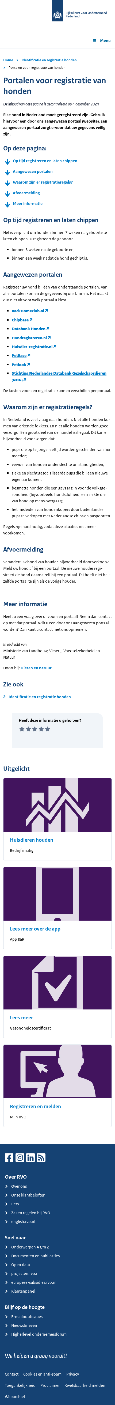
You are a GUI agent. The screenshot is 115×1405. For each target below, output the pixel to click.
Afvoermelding (26, 192)
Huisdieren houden (31, 840)
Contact (11, 1374)
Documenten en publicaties (35, 1255)
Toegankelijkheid (20, 1385)
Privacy (72, 1374)
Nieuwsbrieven (24, 1325)
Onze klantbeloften (28, 1195)
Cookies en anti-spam (42, 1374)
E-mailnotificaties (27, 1316)
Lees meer (21, 1018)
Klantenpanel (23, 1291)
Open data (20, 1264)
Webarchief (15, 1396)
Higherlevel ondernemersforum (39, 1334)
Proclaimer (50, 1385)
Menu (105, 40)
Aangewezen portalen (33, 171)
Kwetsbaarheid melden (84, 1385)
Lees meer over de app (35, 929)
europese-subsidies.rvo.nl (33, 1282)
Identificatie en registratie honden (49, 60)
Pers (15, 1203)
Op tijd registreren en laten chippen (45, 160)
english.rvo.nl (23, 1221)
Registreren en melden (35, 1106)
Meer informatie (28, 203)
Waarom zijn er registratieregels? (43, 182)
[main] (57, 596)
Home (8, 60)
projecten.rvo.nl (25, 1273)
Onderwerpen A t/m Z (30, 1247)
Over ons (19, 1186)
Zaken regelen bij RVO (30, 1212)
